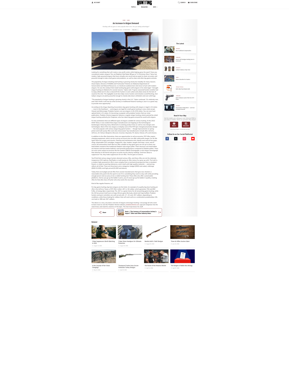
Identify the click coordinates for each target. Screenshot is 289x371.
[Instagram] (184, 138)
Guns (128, 20)
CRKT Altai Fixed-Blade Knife (183, 89)
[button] (134, 6)
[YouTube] (193, 138)
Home (124, 20)
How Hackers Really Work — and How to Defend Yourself (185, 108)
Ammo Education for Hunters (183, 79)
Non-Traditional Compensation (183, 50)
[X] (175, 138)
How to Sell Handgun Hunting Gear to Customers (185, 60)
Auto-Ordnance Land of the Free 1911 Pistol (185, 98)
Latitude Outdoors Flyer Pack (183, 70)
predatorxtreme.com (132, 205)
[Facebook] (167, 138)
